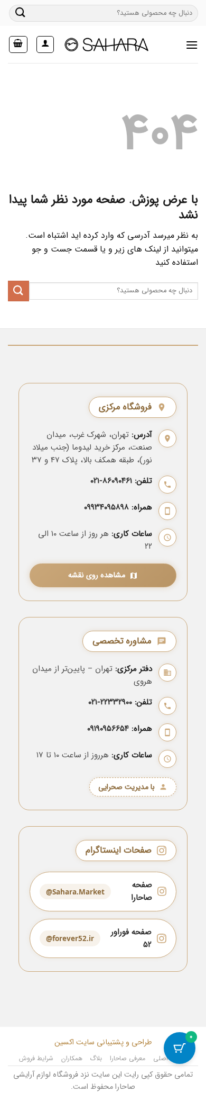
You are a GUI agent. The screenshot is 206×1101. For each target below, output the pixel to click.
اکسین (64, 1042)
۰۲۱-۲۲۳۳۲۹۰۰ (110, 702)
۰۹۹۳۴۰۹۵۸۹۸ (106, 507)
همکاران (71, 1058)
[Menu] (191, 45)
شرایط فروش (36, 1058)
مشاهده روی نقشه (96, 575)
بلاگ (96, 1058)
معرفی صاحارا (128, 1058)
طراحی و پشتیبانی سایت (113, 1042)
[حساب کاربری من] (45, 44)
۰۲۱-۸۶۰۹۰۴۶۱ (111, 481)
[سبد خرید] (18, 44)
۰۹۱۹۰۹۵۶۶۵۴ (108, 728)
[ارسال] (20, 13)
